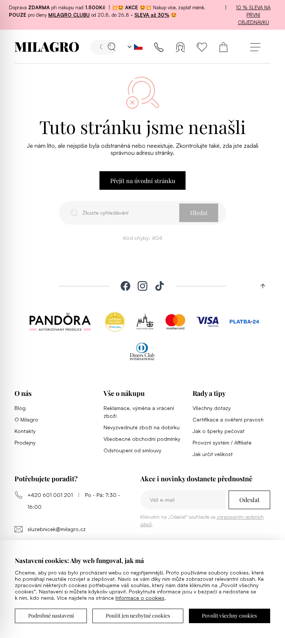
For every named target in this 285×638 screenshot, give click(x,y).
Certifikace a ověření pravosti (228, 419)
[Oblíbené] (202, 47)
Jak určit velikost (213, 454)
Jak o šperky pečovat (219, 431)
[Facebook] (125, 286)
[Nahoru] (260, 286)
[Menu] (255, 47)
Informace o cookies (139, 598)
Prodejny (25, 442)
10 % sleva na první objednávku (253, 14)
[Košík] (223, 47)
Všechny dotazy (212, 408)
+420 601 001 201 (50, 495)
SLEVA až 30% (151, 15)
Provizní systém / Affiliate (222, 442)
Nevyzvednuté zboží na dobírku (142, 427)
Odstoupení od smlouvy (132, 450)
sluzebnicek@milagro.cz (56, 529)
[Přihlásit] (180, 47)
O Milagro (26, 419)
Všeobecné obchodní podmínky (142, 439)
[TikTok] (159, 286)
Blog (20, 408)
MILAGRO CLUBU (69, 15)
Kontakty (25, 431)
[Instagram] (142, 286)
